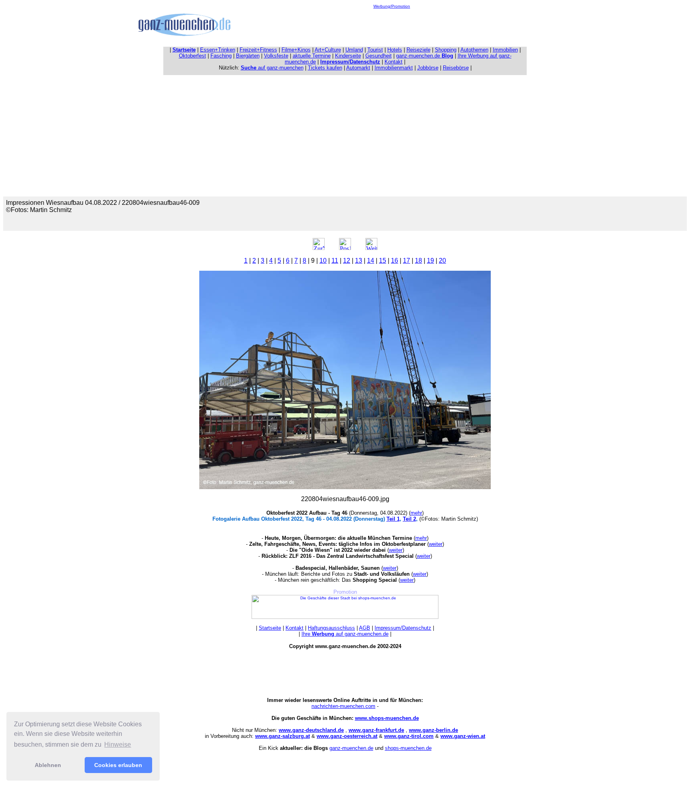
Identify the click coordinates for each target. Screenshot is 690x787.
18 (418, 260)
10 (323, 260)
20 (442, 260)
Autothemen (474, 50)
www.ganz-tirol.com (409, 736)
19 (430, 260)
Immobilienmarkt (394, 68)
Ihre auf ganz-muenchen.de (345, 634)
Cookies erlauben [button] (118, 765)
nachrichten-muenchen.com (343, 706)
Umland (354, 50)
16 (394, 260)
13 (358, 260)
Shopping (445, 50)
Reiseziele (418, 50)
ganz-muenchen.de (424, 56)
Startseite (270, 628)
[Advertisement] (391, 26)
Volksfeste (276, 56)
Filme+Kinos (296, 50)
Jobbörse (427, 68)
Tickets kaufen (325, 68)
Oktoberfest (192, 56)
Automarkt (358, 68)
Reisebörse (456, 68)
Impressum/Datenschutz (403, 628)
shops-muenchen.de (408, 748)
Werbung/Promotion (391, 6)
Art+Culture (328, 50)
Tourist (375, 50)
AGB (364, 628)
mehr (416, 513)
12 (346, 260)
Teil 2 (409, 519)
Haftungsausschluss (331, 628)
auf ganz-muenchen (272, 68)
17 (406, 260)
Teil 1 (393, 519)
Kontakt (393, 62)
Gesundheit (378, 56)
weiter (435, 544)
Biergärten (248, 56)
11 (334, 260)
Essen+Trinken (217, 50)
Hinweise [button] (117, 744)
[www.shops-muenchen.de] (345, 617)
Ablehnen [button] (48, 765)
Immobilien (505, 50)
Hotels (394, 50)
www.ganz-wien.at (462, 736)
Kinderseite (348, 56)
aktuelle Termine (312, 56)
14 (370, 260)
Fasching (221, 56)
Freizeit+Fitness (258, 50)
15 (382, 260)
